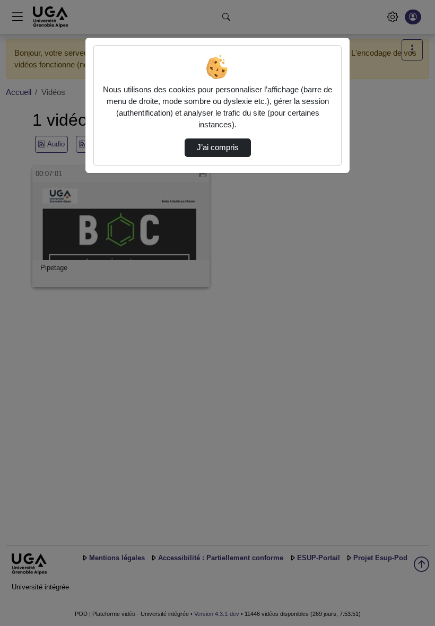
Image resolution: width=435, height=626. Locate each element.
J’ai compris (218, 147)
